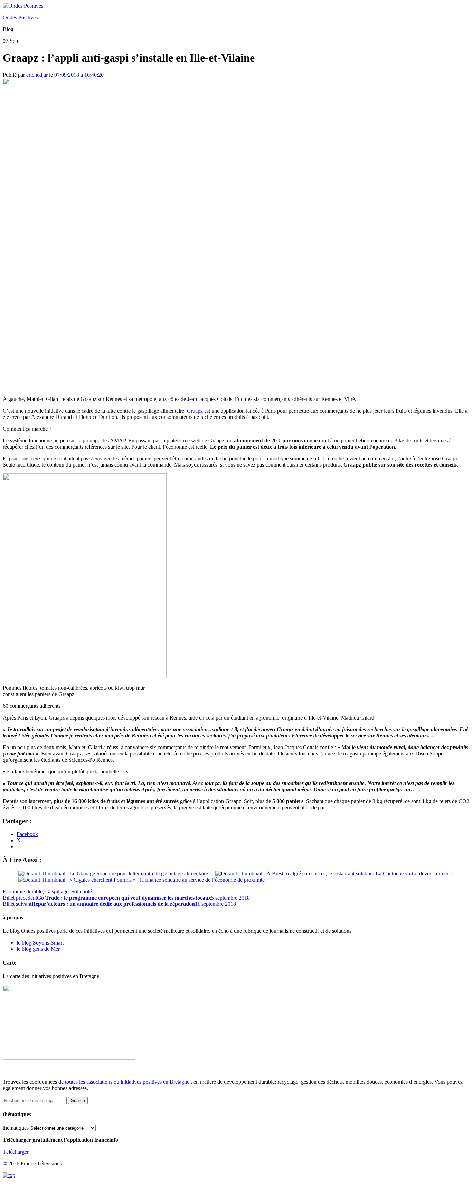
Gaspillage (56, 891)
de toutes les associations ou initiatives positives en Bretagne (123, 1082)
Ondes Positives (20, 17)
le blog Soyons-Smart (40, 943)
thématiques (16, 1128)
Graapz (194, 411)
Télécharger (16, 1152)
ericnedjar (37, 75)
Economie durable (23, 891)
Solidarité (81, 891)
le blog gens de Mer (38, 949)
